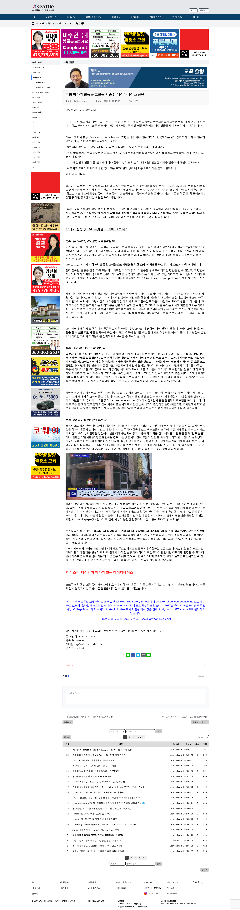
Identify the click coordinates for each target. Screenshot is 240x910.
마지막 (140, 737)
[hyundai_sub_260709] (45, 402)
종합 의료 (36, 97)
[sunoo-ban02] (75, 43)
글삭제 (205, 722)
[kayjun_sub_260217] (45, 310)
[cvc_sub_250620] (194, 43)
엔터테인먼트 (156, 17)
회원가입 (204, 10)
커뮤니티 (135, 17)
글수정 (195, 722)
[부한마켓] (45, 371)
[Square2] (105, 43)
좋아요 (69, 665)
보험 (34, 167)
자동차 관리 (37, 132)
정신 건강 (36, 107)
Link (81, 648)
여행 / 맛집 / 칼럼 (93, 17)
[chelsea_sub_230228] (45, 247)
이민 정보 (36, 142)
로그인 (193, 10)
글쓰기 (67, 737)
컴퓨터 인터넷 (38, 147)
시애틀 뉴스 (51, 17)
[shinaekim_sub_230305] (45, 43)
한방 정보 (36, 152)
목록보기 (68, 722)
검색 (159, 731)
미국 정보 (116, 17)
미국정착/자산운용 (40, 92)
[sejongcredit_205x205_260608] (45, 217)
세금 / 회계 (37, 102)
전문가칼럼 (177, 17)
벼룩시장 (71, 17)
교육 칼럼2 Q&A (43, 87)
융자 (34, 127)
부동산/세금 (37, 112)
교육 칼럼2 (40, 82)
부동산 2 (36, 117)
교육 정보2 (62, 23)
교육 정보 (36, 72)
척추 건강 (36, 162)
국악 (34, 122)
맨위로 (196, 882)
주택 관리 (36, 137)
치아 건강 (36, 157)
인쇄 (203, 665)
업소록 (196, 17)
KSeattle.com (50, 900)
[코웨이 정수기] (45, 433)
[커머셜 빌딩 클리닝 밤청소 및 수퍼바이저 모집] (135, 43)
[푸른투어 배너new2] (164, 43)
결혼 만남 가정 (38, 67)
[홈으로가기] (43, 7)
